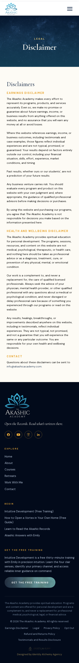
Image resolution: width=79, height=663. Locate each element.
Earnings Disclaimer (16, 628)
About (9, 463)
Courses (10, 469)
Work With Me (14, 482)
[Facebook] (8, 434)
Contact (10, 489)
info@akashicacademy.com (24, 366)
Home (8, 456)
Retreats (10, 476)
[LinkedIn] (38, 434)
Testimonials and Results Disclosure (39, 639)
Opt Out (69, 628)
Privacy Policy (52, 628)
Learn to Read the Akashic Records (27, 529)
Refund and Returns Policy (39, 634)
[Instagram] (28, 434)
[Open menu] (70, 9)
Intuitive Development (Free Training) (29, 511)
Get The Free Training (30, 582)
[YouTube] (18, 434)
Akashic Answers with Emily (22, 535)
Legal (36, 628)
